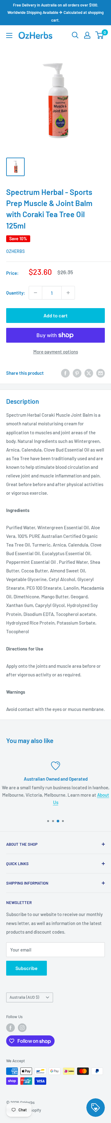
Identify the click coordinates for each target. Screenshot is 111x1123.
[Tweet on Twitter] (88, 373)
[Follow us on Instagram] (22, 1027)
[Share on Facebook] (65, 373)
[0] (100, 35)
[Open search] (75, 35)
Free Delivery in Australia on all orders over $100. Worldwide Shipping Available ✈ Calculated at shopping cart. (55, 12)
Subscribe (26, 968)
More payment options (55, 351)
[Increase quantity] (68, 292)
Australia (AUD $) (24, 997)
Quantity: (15, 292)
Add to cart (55, 315)
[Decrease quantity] (35, 292)
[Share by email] (100, 373)
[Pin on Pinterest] (77, 373)
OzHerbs (15, 251)
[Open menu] (9, 35)
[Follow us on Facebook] (10, 1027)
